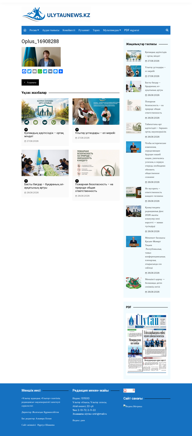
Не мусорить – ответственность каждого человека (154, 192)
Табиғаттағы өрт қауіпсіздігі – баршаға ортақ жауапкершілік (156, 128)
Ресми (33, 30)
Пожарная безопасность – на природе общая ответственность (94, 187)
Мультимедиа (111, 30)
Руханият (83, 30)
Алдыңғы (31, 82)
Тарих (96, 30)
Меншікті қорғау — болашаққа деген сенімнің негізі (155, 283)
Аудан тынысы (50, 30)
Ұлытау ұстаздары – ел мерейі (95, 133)
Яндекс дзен (78, 420)
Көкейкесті (69, 30)
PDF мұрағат (131, 30)
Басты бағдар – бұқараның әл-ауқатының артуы (44, 186)
